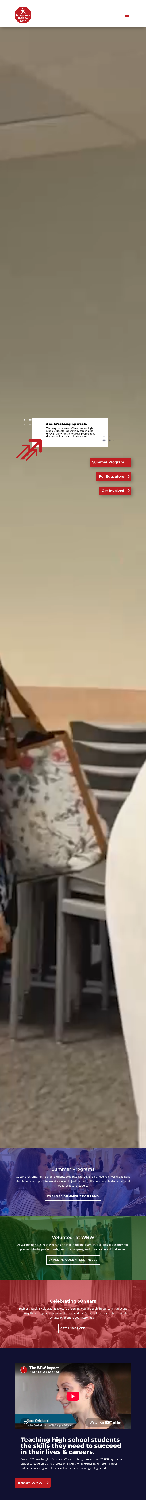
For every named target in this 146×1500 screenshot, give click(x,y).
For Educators (111, 476)
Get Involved (113, 491)
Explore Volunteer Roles (73, 1260)
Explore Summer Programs (73, 1196)
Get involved (73, 1328)
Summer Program (108, 462)
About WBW (30, 1483)
